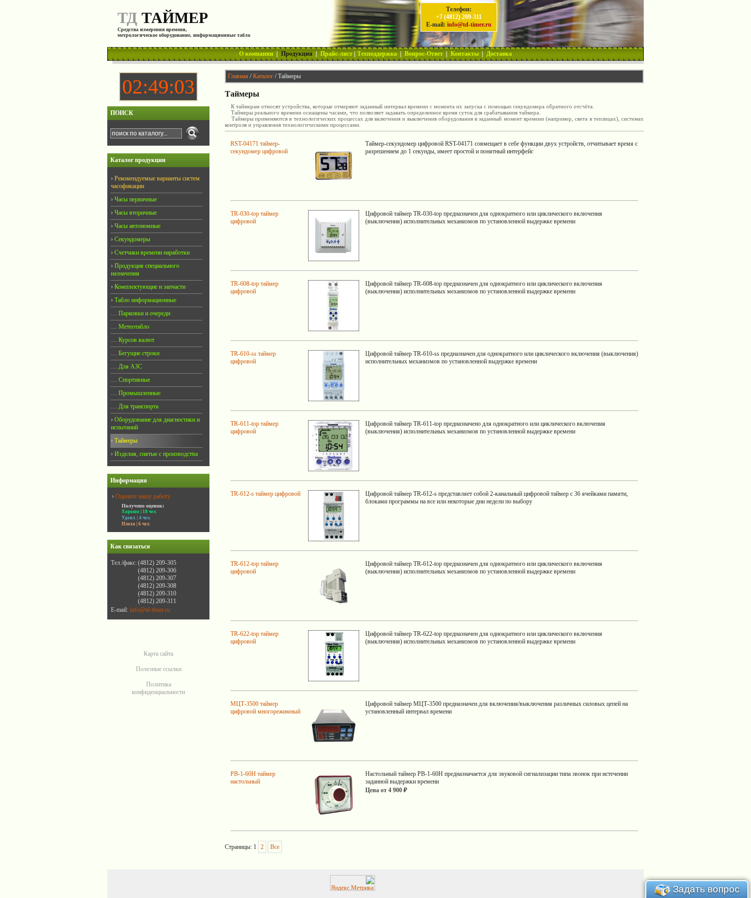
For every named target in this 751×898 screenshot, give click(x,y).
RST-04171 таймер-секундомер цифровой (259, 147)
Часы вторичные (135, 212)
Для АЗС (129, 366)
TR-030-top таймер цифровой (254, 217)
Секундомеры (131, 239)
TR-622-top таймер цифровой (254, 637)
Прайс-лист (336, 53)
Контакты (465, 53)
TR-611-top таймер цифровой (254, 427)
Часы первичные (135, 199)
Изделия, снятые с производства (155, 453)
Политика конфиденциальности (158, 688)
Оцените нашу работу (143, 496)
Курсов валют (135, 339)
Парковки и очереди (143, 313)
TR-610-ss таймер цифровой (253, 357)
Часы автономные (136, 225)
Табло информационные (144, 300)
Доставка (499, 53)
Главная (238, 76)
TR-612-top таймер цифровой (254, 567)
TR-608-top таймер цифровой (254, 287)
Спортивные (133, 379)
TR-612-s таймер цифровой (265, 493)
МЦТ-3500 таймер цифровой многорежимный (265, 707)
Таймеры (125, 440)
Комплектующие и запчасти (149, 286)
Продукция (297, 53)
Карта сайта (158, 653)
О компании (256, 53)
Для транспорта (137, 406)
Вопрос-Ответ (424, 53)
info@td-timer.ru (469, 24)
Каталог (263, 76)
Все (274, 846)
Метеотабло (133, 326)
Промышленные (138, 393)
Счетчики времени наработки (151, 252)
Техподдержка (377, 53)
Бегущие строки (138, 353)
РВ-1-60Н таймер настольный (252, 777)
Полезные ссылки (158, 669)
